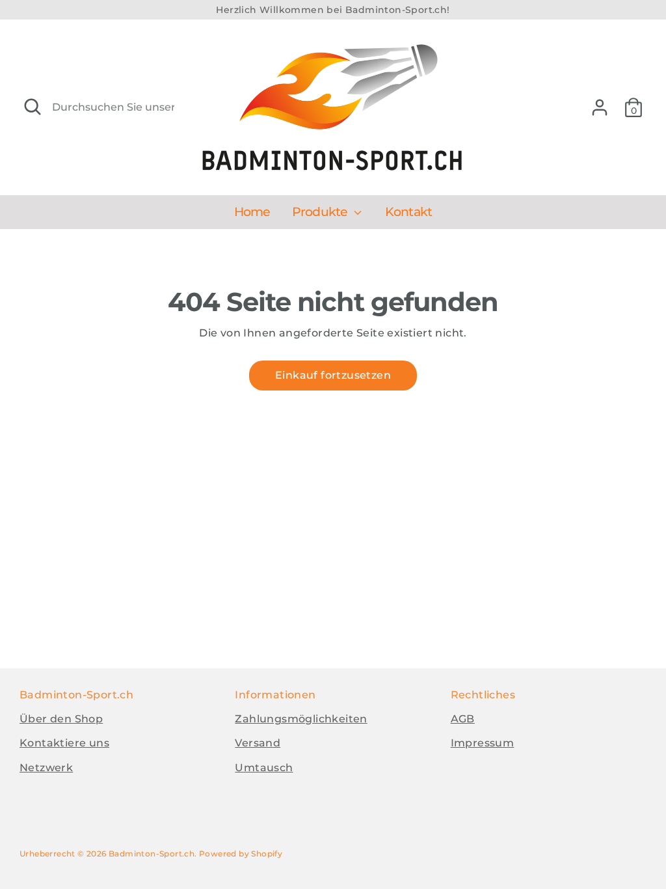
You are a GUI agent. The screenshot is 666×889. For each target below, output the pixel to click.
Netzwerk (46, 767)
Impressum (482, 743)
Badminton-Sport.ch (151, 853)
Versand (257, 743)
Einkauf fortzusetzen (333, 375)
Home (252, 211)
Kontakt (408, 211)
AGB (463, 719)
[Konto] (600, 107)
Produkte (321, 211)
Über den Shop (61, 719)
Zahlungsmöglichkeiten (301, 719)
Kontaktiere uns (64, 743)
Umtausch (264, 767)
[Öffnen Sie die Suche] (33, 107)
